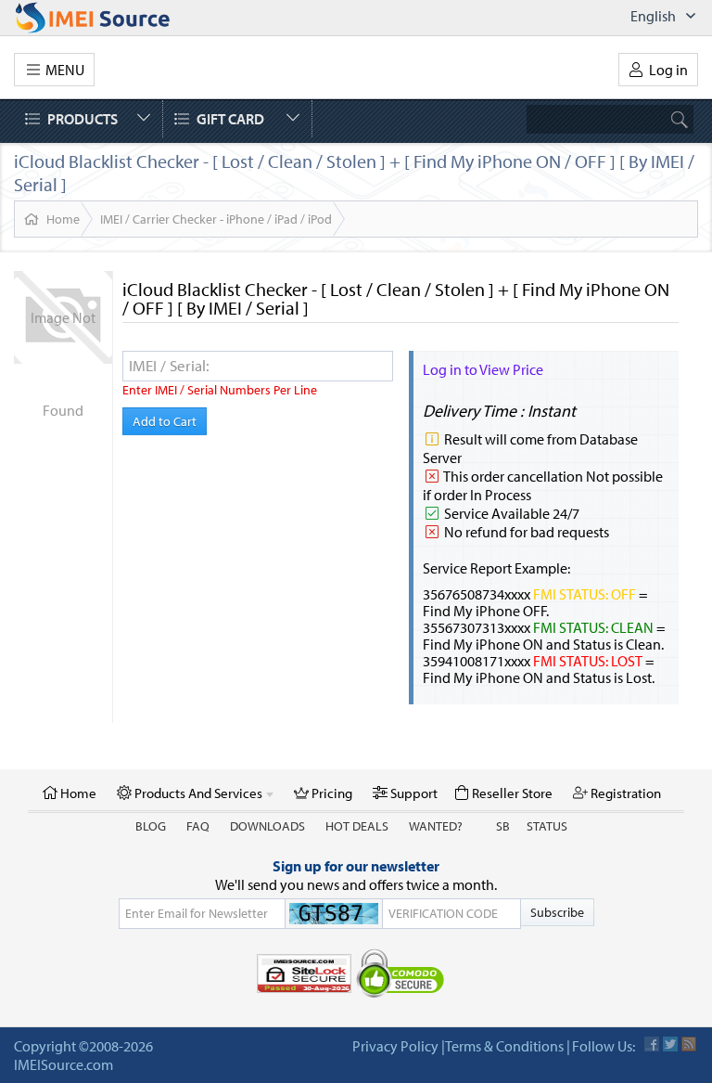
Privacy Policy (395, 1046)
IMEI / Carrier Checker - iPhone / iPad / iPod (216, 219)
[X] (670, 1044)
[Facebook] (651, 1044)
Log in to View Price (483, 369)
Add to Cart (165, 421)
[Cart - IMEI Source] (113, 17)
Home (63, 219)
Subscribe (557, 912)
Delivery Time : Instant (499, 410)
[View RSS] (688, 1044)
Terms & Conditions (504, 1046)
